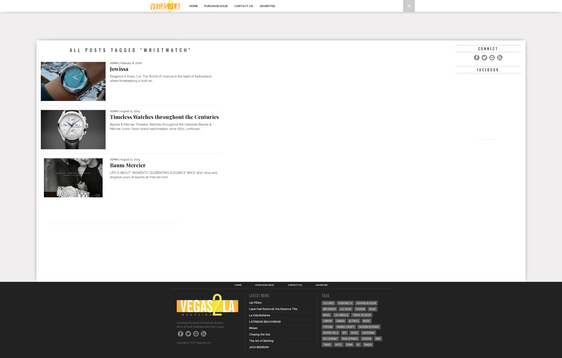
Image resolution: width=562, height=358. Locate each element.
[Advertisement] (281, 26)
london (327, 321)
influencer (329, 309)
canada (340, 321)
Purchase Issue (216, 6)
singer (368, 344)
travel (327, 344)
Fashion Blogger (366, 303)
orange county (346, 327)
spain (349, 344)
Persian (327, 327)
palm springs (350, 338)
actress (354, 321)
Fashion (360, 309)
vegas (372, 309)
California (368, 333)
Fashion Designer (369, 327)
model (326, 315)
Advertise (267, 6)
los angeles (341, 315)
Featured (328, 303)
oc (358, 344)
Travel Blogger (362, 315)
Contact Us (243, 6)
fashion (366, 338)
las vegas (345, 309)
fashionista (345, 303)
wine (378, 338)
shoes (354, 333)
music (366, 321)
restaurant (330, 338)
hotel (338, 344)
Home (193, 6)
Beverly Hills (330, 333)
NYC (344, 333)
